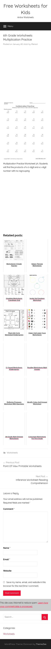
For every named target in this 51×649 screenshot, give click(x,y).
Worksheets (12, 453)
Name (6, 548)
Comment (9, 509)
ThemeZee (41, 644)
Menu (10, 26)
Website (7, 571)
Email (6, 559)
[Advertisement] (25, 72)
